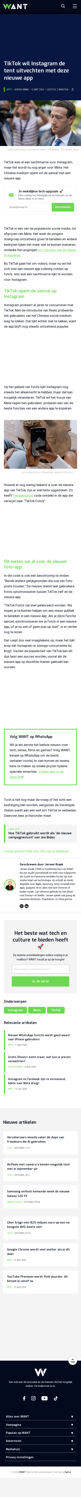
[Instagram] (22, 906)
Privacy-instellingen (20, 1457)
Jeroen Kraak (21, 89)
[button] (69, 1416)
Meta (37, 1010)
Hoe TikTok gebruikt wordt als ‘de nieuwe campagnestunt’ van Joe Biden (40, 835)
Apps (9, 89)
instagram (15, 1010)
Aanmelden (63, 207)
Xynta (67, 1472)
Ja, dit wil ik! (40, 981)
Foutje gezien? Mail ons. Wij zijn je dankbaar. (37, 851)
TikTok (56, 1010)
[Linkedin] (27, 906)
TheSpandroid (23, 495)
